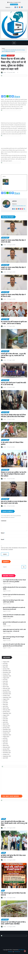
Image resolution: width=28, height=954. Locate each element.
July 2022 (5, 738)
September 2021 (7, 756)
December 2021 (7, 751)
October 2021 (6, 754)
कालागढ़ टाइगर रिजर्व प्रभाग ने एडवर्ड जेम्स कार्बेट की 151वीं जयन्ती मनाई (13, 383)
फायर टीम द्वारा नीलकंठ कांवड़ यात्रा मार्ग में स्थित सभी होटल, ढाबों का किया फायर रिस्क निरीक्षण (13, 416)
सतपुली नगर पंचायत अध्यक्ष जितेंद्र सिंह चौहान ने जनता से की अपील (13, 241)
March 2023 (6, 724)
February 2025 (6, 688)
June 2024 (5, 702)
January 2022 (6, 749)
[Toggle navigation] (14, 43)
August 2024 (6, 699)
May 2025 (5, 683)
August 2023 (6, 715)
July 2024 (5, 701)
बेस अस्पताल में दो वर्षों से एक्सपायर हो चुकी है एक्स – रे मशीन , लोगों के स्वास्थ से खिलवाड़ (14, 322)
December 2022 (7, 729)
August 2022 (6, 736)
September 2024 (7, 697)
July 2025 (5, 679)
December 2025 (7, 670)
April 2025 (5, 685)
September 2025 (7, 676)
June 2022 (5, 740)
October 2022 (6, 733)
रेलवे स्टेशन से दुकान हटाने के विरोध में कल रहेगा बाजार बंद (14, 594)
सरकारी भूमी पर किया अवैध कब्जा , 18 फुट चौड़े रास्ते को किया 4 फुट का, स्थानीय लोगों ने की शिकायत (13, 355)
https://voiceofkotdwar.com (19, 205)
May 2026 (5, 667)
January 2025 (6, 690)
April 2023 (5, 722)
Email (2, 539)
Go (23, 567)
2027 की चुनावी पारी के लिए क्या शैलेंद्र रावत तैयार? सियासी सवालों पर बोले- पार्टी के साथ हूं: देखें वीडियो (14, 823)
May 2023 (5, 720)
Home (3, 48)
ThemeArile (17, 951)
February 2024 (6, 710)
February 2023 (6, 726)
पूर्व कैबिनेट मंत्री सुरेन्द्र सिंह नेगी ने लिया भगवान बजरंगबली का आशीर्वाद (13, 856)
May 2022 (5, 742)
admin (4, 72)
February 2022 (6, 747)
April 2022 (5, 743)
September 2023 (7, 713)
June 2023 (5, 718)
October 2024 (6, 695)
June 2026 (5, 665)
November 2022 (7, 731)
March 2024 (6, 708)
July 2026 (5, 663)
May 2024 (5, 704)
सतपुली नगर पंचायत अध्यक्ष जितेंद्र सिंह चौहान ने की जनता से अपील (13, 295)
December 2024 (7, 692)
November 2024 (7, 693)
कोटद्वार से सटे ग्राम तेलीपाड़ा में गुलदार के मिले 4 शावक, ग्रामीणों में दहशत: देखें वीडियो (13, 923)
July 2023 (5, 717)
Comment (3, 520)
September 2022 (7, 735)
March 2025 (6, 686)
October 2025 (6, 674)
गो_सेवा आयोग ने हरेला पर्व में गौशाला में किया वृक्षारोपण (12, 443)
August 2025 (6, 677)
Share (17, 96)
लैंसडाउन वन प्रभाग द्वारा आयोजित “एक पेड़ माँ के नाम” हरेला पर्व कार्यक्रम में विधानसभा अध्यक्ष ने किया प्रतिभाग (13, 474)
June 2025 (5, 681)
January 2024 (6, 711)
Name (3, 533)
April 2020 (5, 758)
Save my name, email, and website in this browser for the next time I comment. (14, 548)
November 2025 (7, 672)
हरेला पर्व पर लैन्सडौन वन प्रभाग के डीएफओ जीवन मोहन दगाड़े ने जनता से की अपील (14, 502)
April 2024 (5, 706)
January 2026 (6, 669)
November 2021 (7, 752)
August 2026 (6, 661)
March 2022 (6, 745)
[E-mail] (14, 187)
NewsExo (10, 951)
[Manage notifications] (25, 951)
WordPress (21, 949)
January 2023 (6, 727)
